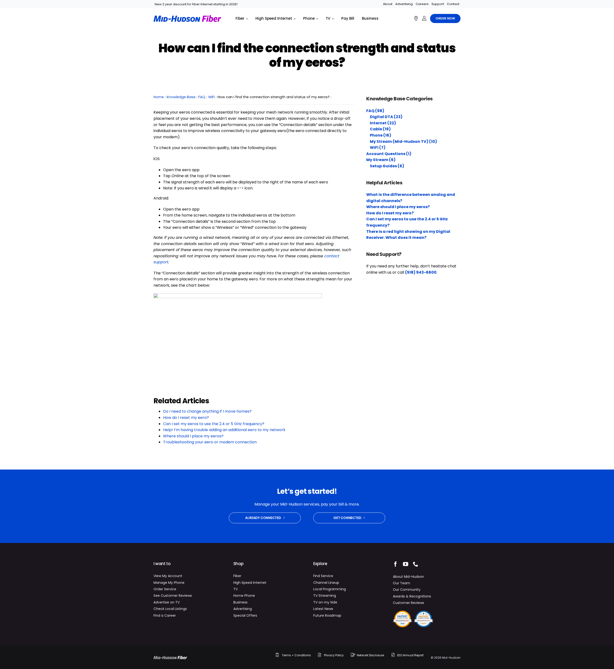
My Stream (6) (381, 160)
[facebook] (395, 564)
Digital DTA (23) (386, 117)
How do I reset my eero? (186, 417)
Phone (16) (380, 135)
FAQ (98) (375, 111)
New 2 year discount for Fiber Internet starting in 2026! (196, 4)
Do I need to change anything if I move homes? (207, 411)
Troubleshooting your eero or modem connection (210, 442)
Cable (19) (380, 129)
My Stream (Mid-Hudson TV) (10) (403, 141)
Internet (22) (383, 123)
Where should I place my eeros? (193, 436)
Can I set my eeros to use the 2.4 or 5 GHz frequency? (213, 424)
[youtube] (405, 564)
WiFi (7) (377, 147)
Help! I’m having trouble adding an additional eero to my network (224, 430)
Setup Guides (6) (387, 166)
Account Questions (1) (388, 154)
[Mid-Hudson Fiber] (170, 657)
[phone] (415, 564)
